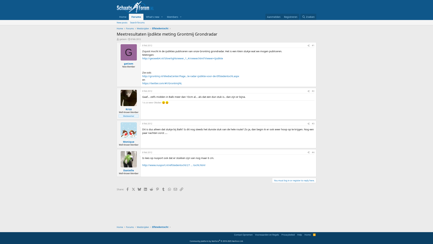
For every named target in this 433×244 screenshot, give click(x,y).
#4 (313, 152)
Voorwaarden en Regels (267, 234)
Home (122, 16)
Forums (136, 16)
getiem (123, 39)
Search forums (137, 22)
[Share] (308, 46)
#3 (313, 123)
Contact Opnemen (243, 234)
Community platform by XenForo (216, 241)
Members (172, 16)
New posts (122, 22)
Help (299, 234)
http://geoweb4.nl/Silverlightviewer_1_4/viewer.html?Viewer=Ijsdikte (182, 58)
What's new (152, 16)
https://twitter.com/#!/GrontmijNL (162, 83)
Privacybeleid (288, 234)
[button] (162, 17)
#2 (313, 91)
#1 (313, 45)
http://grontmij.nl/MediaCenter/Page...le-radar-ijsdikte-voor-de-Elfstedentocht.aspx (190, 76)
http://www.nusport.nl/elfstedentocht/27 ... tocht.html (173, 165)
